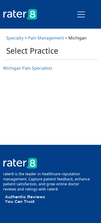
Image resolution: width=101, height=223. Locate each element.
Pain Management (46, 38)
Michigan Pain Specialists (27, 68)
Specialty (15, 38)
